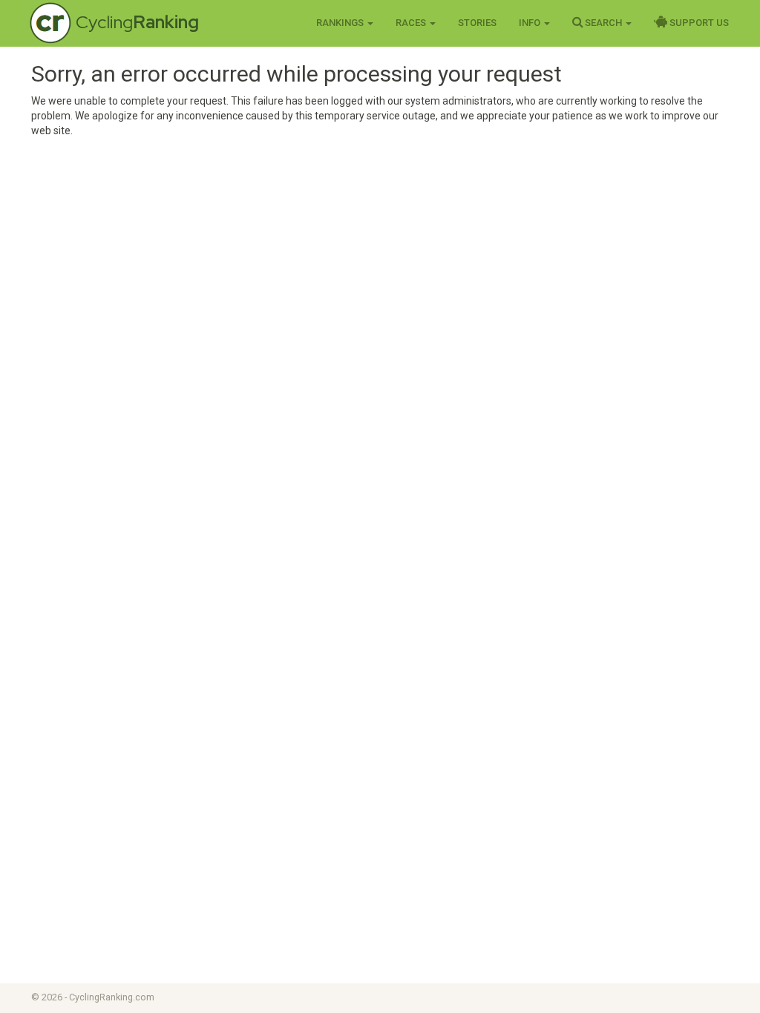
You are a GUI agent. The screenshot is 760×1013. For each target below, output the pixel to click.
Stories (477, 22)
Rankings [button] (341, 22)
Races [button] (412, 22)
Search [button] (603, 22)
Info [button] (531, 22)
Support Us (698, 22)
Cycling (137, 21)
